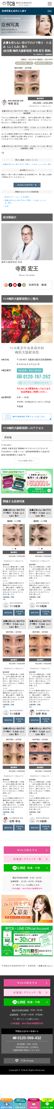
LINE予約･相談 (47, 1107)
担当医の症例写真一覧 (27, 185)
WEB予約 (25, 392)
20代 (7, 206)
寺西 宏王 (13, 103)
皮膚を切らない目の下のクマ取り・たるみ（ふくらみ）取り (27, 164)
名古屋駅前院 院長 (43, 710)
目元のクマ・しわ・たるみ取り (17, 197)
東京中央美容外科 (16, 603)
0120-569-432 (29, 1038)
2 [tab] (15, 548)
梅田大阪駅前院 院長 (16, 101)
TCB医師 (15, 606)
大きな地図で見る (25, 461)
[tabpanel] (14, 534)
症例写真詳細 (19, 612)
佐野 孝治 (41, 713)
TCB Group (27, 1060)
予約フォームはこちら (28, 417)
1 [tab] (12, 548)
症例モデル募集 (6, 1107)
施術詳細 (8, 612)
